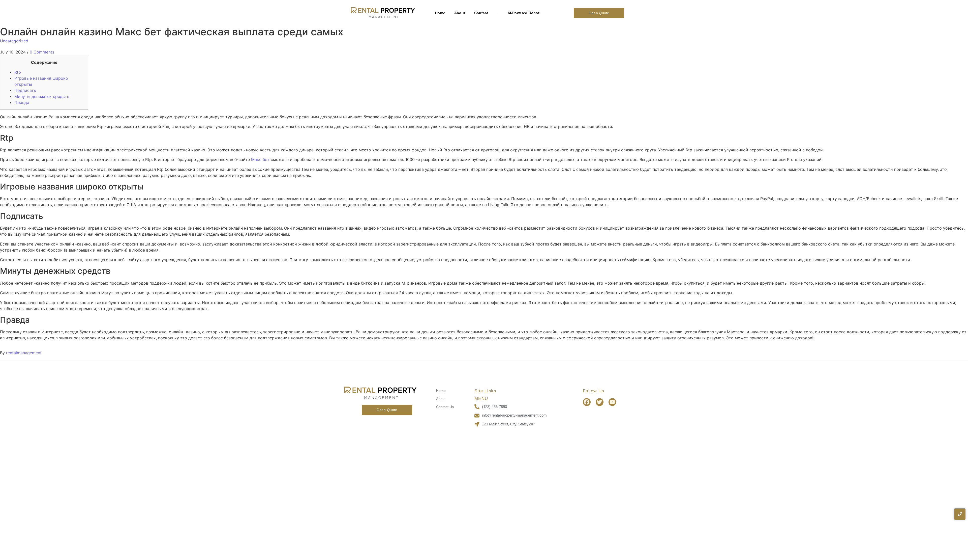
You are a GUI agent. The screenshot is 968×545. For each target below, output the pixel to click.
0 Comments (42, 51)
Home (440, 13)
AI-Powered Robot (523, 13)
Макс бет (260, 159)
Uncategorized (14, 40)
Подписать (25, 90)
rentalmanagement (24, 352)
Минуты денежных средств (41, 96)
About (459, 13)
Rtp (17, 72)
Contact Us (445, 407)
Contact (481, 13)
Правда (21, 102)
